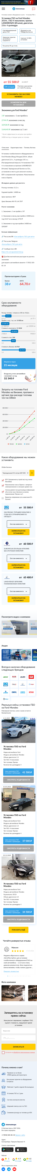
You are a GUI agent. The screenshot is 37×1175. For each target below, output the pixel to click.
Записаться (18, 1047)
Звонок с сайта (20, 1135)
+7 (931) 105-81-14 (8, 1135)
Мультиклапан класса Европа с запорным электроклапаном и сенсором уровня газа (18, 486)
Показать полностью (11, 971)
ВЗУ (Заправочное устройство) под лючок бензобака (18, 480)
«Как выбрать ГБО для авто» (24, 236)
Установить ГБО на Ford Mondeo (18, 95)
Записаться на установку (18, 532)
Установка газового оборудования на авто (13, 14)
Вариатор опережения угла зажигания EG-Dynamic (18, 498)
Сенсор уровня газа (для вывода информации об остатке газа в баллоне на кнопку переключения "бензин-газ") (20, 492)
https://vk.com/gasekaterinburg (12, 252)
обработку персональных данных (24, 1052)
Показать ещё (18, 930)
